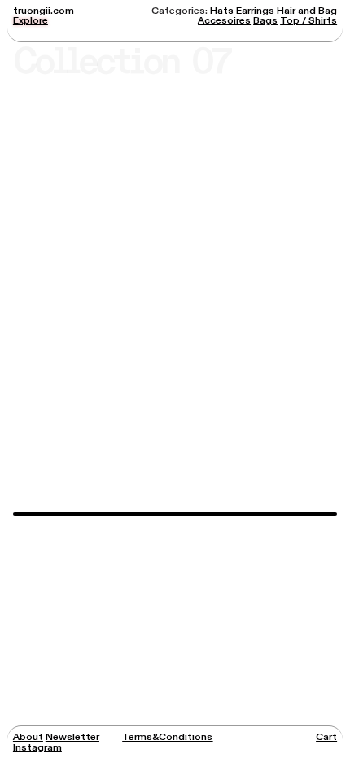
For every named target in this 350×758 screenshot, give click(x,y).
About (28, 736)
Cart (326, 736)
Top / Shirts (308, 20)
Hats (222, 10)
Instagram (37, 747)
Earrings (255, 10)
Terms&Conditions (167, 736)
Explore (30, 20)
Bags (265, 20)
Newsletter (72, 736)
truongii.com (43, 10)
